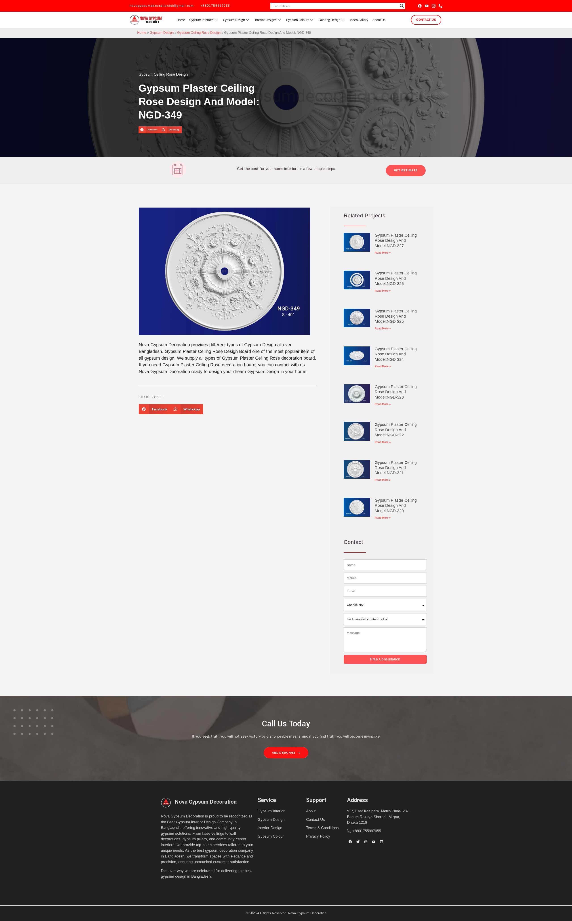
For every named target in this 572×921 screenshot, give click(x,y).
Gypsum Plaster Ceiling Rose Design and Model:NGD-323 (396, 391)
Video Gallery (359, 20)
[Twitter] (358, 841)
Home (181, 20)
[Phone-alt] (440, 6)
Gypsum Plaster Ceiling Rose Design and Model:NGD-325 (396, 316)
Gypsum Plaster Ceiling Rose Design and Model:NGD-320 (396, 505)
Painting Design (330, 20)
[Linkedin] (381, 841)
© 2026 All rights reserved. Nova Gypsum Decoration (286, 913)
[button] (149, 130)
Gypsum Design (234, 20)
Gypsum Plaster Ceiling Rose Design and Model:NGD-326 (396, 278)
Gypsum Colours (297, 20)
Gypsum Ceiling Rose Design (199, 32)
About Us (378, 20)
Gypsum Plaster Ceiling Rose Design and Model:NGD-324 (396, 354)
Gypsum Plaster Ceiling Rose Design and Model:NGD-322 (396, 429)
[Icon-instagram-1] (433, 6)
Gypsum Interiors (201, 20)
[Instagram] (366, 841)
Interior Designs (265, 20)
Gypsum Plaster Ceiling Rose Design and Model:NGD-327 (396, 240)
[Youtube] (427, 6)
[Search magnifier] (402, 6)
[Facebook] (420, 6)
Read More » (383, 252)
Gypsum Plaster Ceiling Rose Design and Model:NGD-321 (396, 467)
